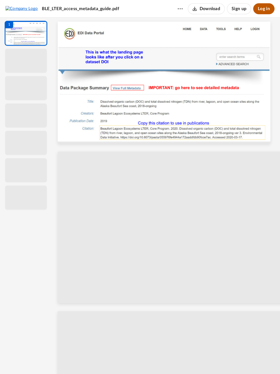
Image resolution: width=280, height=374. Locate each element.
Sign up (239, 9)
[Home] (21, 8)
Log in (264, 9)
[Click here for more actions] (180, 8)
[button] (25, 33)
